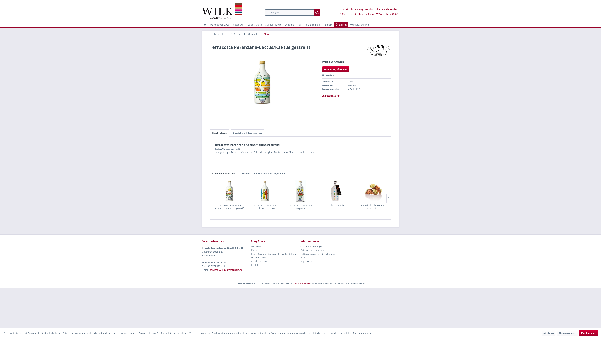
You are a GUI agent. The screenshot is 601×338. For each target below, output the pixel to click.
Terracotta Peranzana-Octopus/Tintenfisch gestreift (229, 207)
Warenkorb (388, 14)
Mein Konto (367, 14)
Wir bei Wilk (346, 9)
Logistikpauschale (302, 283)
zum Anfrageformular (335, 69)
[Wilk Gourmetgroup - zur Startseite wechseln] (222, 11)
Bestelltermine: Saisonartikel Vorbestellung (273, 253)
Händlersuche (372, 9)
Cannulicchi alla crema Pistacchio (372, 207)
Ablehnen (548, 333)
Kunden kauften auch (223, 173)
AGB (302, 257)
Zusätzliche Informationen (247, 132)
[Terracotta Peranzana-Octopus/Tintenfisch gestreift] (229, 191)
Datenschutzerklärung (312, 250)
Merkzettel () (349, 14)
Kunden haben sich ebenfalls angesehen (263, 173)
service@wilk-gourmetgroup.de (226, 269)
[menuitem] (292, 12)
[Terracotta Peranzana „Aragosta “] (300, 191)
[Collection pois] (336, 191)
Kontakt (255, 265)
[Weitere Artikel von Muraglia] (378, 50)
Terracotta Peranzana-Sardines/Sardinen (265, 207)
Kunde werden (390, 9)
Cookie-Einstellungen (311, 246)
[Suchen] (317, 12)
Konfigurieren (588, 333)
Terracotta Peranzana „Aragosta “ (300, 207)
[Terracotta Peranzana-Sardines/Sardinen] (265, 191)
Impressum (306, 261)
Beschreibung (219, 132)
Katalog (359, 9)
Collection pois (336, 205)
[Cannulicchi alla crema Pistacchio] (371, 191)
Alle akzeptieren (567, 333)
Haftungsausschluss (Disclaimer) (317, 253)
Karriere (255, 250)
